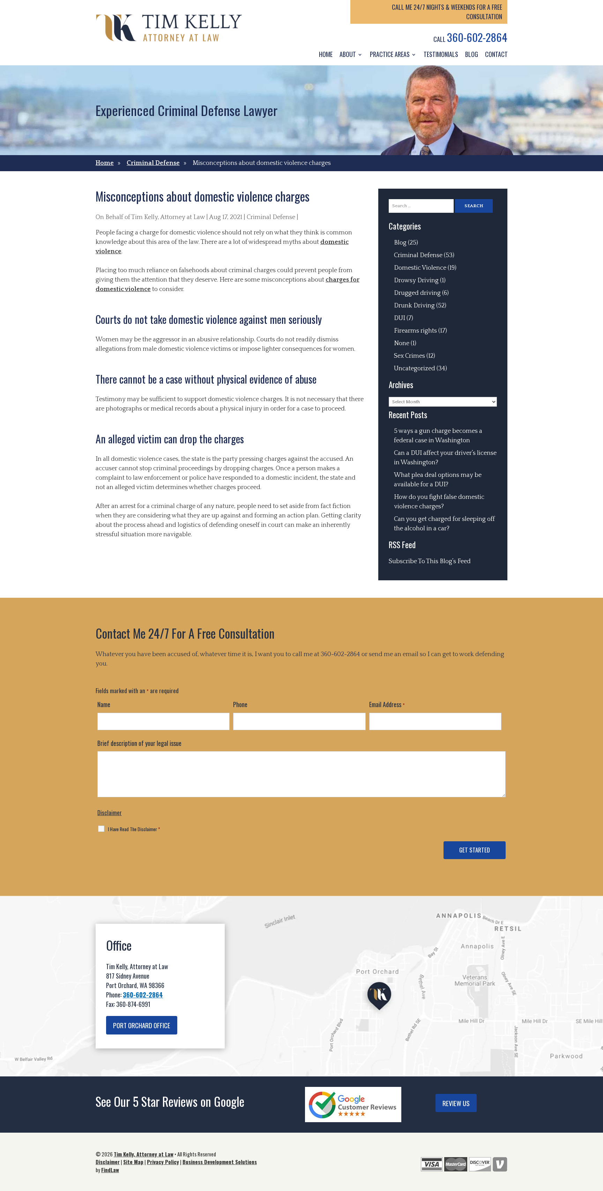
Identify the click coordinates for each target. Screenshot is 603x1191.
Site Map (133, 1161)
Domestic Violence (420, 267)
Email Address (387, 704)
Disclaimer (109, 812)
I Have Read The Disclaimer (134, 829)
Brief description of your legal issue (139, 743)
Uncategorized (414, 368)
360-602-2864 (477, 37)
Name (103, 704)
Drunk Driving (414, 305)
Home (326, 54)
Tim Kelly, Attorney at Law (168, 217)
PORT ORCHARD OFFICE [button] (141, 1025)
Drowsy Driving (416, 280)
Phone (240, 704)
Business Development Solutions (220, 1161)
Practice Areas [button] (390, 54)
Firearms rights (415, 330)
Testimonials (441, 54)
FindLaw (110, 1170)
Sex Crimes (409, 356)
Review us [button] (456, 1103)
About (348, 54)
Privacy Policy (163, 1161)
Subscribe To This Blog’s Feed (430, 561)
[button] (596, 1140)
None (401, 343)
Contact (496, 54)
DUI (399, 318)
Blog (471, 54)
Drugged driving (417, 293)
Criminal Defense (271, 217)
